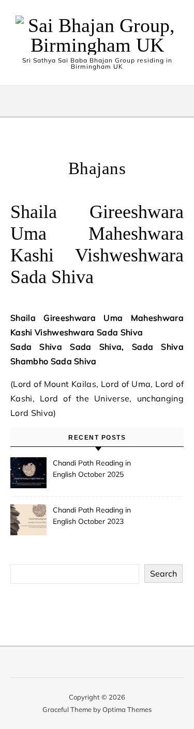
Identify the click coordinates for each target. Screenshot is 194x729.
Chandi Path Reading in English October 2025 (92, 468)
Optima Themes (127, 709)
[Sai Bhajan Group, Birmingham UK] (97, 35)
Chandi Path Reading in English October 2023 (92, 515)
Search (163, 573)
